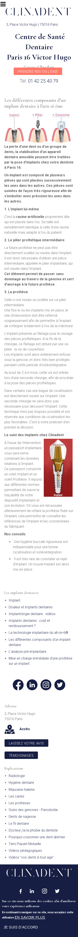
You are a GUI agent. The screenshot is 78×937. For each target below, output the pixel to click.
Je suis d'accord (21, 927)
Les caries (16, 796)
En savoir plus (30, 917)
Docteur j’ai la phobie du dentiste (33, 830)
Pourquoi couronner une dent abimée (37, 837)
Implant (14, 600)
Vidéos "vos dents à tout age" (31, 857)
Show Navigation (5, 5)
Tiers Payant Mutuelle (25, 844)
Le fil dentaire (19, 823)
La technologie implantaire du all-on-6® (38, 633)
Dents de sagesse (22, 817)
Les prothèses (19, 803)
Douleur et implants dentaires (31, 607)
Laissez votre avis (26, 743)
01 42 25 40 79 (43, 81)
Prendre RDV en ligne (38, 72)
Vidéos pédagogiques (25, 851)
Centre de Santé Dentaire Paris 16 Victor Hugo (39, 47)
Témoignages (21, 755)
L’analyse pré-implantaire (27, 652)
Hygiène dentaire (21, 783)
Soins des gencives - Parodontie (33, 810)
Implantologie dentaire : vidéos (32, 614)
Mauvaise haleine (22, 789)
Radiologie (17, 776)
